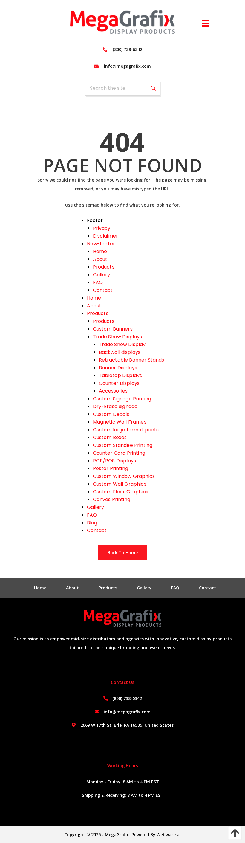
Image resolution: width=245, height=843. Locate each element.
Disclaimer (105, 236)
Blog (92, 522)
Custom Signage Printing (122, 398)
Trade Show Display (122, 344)
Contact (103, 290)
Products (103, 267)
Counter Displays (119, 383)
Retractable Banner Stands (131, 360)
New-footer (101, 243)
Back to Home (123, 552)
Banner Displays (118, 367)
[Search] (153, 88)
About (100, 259)
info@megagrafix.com (127, 712)
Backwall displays (120, 352)
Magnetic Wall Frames (119, 422)
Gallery (101, 274)
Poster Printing (110, 468)
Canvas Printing (111, 499)
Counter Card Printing (119, 453)
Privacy (102, 228)
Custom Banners (113, 329)
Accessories (113, 391)
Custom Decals (111, 414)
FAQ (98, 282)
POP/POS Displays (114, 460)
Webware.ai (169, 834)
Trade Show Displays (117, 336)
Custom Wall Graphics (119, 484)
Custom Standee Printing (123, 445)
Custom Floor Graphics (120, 491)
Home (100, 251)
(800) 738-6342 (127, 698)
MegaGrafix (117, 834)
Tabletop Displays (120, 375)
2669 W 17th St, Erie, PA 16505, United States (127, 725)
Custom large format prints (126, 429)
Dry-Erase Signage (115, 406)
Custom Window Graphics (124, 476)
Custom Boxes (110, 437)
